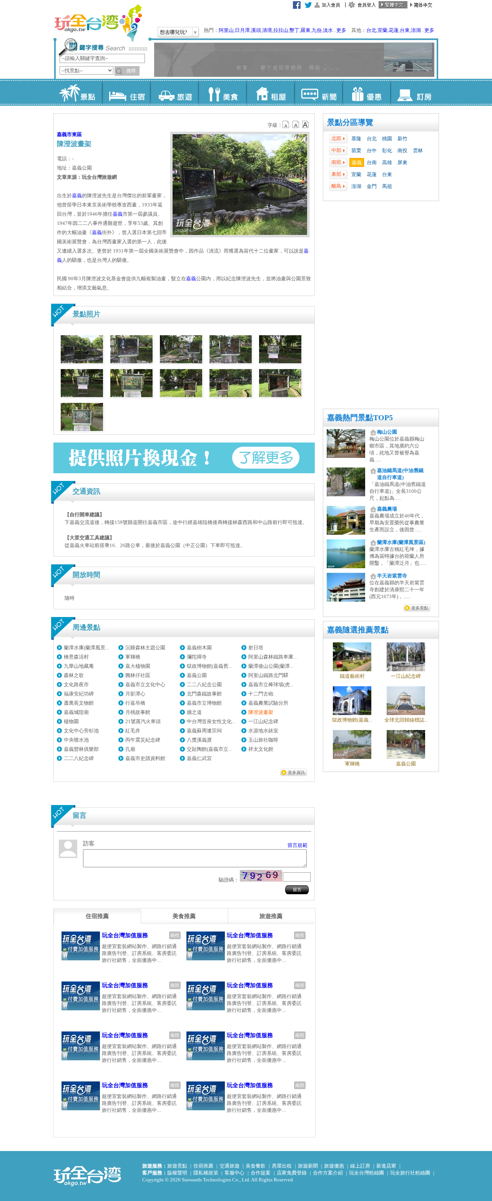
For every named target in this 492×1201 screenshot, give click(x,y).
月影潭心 (135, 694)
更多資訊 (296, 772)
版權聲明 (177, 1173)
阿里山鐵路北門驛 (268, 675)
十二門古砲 (260, 694)
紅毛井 (132, 731)
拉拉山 (280, 30)
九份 (317, 30)
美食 (222, 92)
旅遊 (174, 92)
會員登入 (366, 5)
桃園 (387, 138)
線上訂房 (360, 1166)
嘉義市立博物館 (204, 703)
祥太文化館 (260, 749)
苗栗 (356, 150)
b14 (305, 124)
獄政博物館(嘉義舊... (209, 666)
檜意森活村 (76, 657)
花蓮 (394, 30)
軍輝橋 (132, 657)
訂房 (414, 92)
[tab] (97, 916)
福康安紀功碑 (79, 694)
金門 (372, 186)
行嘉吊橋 (135, 703)
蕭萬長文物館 (79, 703)
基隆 (356, 138)
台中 (372, 150)
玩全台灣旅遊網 (98, 23)
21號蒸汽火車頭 (143, 721)
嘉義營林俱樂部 (81, 749)
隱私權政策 (205, 1173)
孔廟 (130, 749)
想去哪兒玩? (173, 32)
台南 (372, 162)
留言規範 (298, 845)
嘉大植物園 (137, 666)
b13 (296, 124)
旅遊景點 (177, 1166)
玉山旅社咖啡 (263, 740)
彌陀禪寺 (197, 657)
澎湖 (416, 30)
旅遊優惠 (334, 1166)
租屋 (270, 92)
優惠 (366, 92)
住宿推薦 (203, 1166)
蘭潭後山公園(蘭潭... (270, 666)
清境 (267, 30)
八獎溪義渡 (199, 740)
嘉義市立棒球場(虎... (270, 684)
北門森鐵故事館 (204, 694)
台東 (405, 30)
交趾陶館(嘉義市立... (209, 749)
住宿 (126, 92)
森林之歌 (74, 675)
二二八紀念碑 (79, 758)
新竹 (402, 138)
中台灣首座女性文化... (211, 721)
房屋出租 (282, 1166)
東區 (77, 134)
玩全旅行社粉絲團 (410, 1173)
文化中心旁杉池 (81, 731)
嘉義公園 (197, 675)
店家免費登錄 (292, 1173)
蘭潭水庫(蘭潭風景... (86, 647)
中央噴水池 (76, 740)
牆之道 (194, 712)
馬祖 (387, 186)
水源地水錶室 (263, 731)
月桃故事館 (137, 712)
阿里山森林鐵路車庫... (272, 657)
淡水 (328, 30)
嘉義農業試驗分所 (268, 703)
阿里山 (226, 30)
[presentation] (97, 916)
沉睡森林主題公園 (145, 647)
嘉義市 (64, 134)
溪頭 (256, 30)
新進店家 (386, 1166)
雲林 (418, 150)
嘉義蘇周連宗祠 (204, 731)
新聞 (318, 92)
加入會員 (331, 5)
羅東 (306, 30)
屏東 (402, 162)
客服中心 (234, 1173)
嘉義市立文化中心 (145, 684)
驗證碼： (229, 880)
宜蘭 (382, 30)
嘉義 (357, 162)
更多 (341, 30)
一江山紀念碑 (263, 721)
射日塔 (255, 647)
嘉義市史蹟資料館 (145, 758)
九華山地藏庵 (79, 666)
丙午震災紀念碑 (142, 740)
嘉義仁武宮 (199, 758)
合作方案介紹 (328, 1173)
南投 (402, 150)
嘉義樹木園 (199, 647)
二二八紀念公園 (204, 684)
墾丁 (294, 30)
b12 (286, 124)
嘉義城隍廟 (76, 712)
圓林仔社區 (137, 675)
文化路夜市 (76, 684)
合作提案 (261, 1173)
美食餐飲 (256, 1166)
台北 (371, 30)
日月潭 (242, 30)
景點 (78, 92)
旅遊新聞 (308, 1166)
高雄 (387, 162)
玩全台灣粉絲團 (366, 1173)
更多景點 (419, 607)
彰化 (387, 150)
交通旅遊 (229, 1166)
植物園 (71, 721)
